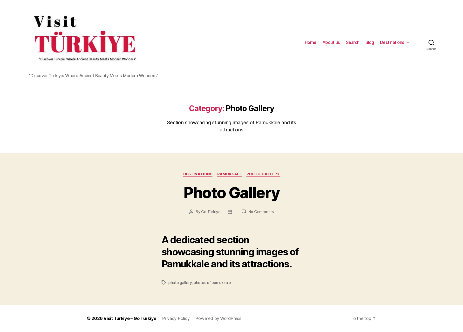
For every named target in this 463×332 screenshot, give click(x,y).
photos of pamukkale (212, 282)
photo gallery (180, 282)
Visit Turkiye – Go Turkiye (129, 318)
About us (331, 42)
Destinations (392, 42)
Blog (370, 42)
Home (310, 42)
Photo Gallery (263, 174)
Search (353, 42)
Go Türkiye (210, 211)
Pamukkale (229, 174)
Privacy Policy (176, 318)
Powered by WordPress (218, 318)
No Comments (261, 211)
